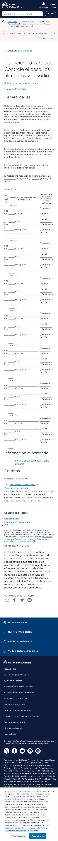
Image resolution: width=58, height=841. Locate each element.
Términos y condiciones (14, 704)
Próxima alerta (42, 33)
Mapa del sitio (10, 734)
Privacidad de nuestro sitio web (18, 687)
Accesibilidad (10, 669)
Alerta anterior (15, 33)
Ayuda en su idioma (13, 681)
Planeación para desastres (16, 722)
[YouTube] (22, 751)
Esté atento (12, 22)
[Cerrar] (54, 791)
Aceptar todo (38, 836)
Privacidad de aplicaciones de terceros (22, 716)
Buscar (50, 14)
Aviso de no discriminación (16, 675)
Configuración (18, 836)
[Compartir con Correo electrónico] (7, 600)
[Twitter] (6, 751)
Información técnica (13, 728)
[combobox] (22, 13)
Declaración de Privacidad (27, 831)
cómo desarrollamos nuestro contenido (27, 540)
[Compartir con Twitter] (22, 600)
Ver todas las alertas (47, 38)
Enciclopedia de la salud (18, 51)
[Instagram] (37, 751)
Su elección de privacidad (16, 698)
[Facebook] (14, 751)
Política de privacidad (24, 539)
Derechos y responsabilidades (17, 710)
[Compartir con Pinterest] (29, 600)
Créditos (8, 525)
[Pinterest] (29, 751)
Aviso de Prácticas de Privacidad (19, 692)
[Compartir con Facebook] (14, 600)
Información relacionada (17, 522)
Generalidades (11, 518)
